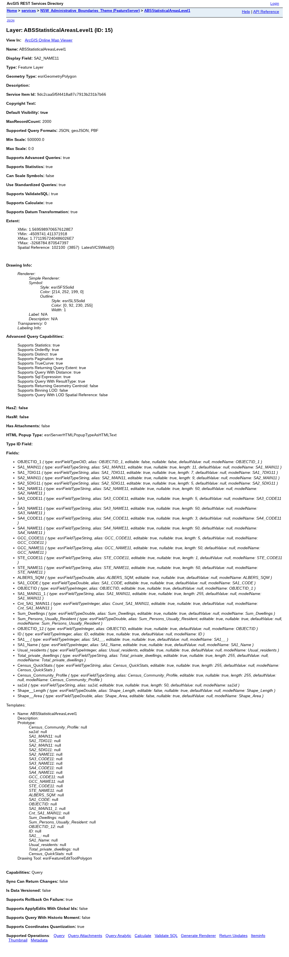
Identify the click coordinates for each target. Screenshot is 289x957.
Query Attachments (85, 935)
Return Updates (233, 935)
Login (274, 3)
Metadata (39, 940)
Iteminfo (258, 935)
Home (12, 10)
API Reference (266, 11)
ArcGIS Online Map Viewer (49, 40)
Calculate (143, 935)
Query (59, 935)
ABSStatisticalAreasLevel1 (167, 10)
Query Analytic (118, 935)
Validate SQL (166, 935)
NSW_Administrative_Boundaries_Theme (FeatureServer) (90, 10)
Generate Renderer (198, 935)
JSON (10, 20)
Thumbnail (17, 940)
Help (246, 11)
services (28, 10)
